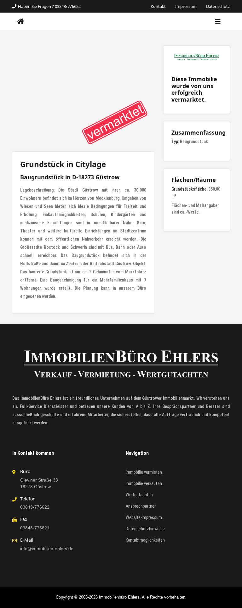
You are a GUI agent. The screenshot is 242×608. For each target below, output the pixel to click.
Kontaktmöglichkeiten (145, 540)
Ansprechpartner (141, 506)
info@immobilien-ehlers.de (46, 548)
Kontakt (158, 6)
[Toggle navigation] (218, 21)
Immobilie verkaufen (144, 483)
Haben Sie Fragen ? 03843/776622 (49, 6)
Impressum (186, 6)
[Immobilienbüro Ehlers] (21, 21)
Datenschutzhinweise (145, 528)
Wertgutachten (139, 494)
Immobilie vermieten (144, 472)
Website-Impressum (144, 517)
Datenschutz (218, 6)
